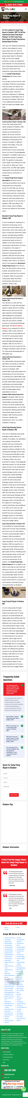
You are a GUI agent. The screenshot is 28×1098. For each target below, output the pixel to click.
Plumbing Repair (7, 1052)
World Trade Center (21, 1018)
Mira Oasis (19, 973)
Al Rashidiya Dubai (9, 954)
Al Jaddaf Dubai (8, 949)
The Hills (19, 1000)
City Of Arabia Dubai (9, 983)
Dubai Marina (8, 1001)
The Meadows (20, 1001)
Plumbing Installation (8, 1054)
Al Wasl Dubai (8, 960)
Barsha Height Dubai (9, 975)
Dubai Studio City (9, 1015)
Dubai (18, 927)
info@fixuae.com (9, 1074)
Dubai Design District (10, 992)
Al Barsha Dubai (8, 943)
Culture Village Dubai (10, 984)
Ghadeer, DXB (6, 1077)
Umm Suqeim (20, 1016)
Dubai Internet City (9, 996)
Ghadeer (7, 22)
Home (2, 22)
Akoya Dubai (8, 939)
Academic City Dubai (10, 938)
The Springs (19, 1005)
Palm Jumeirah (20, 990)
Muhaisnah (19, 979)
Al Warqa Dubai (8, 956)
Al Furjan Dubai (8, 945)
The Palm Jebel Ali (21, 1003)
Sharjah (6, 929)
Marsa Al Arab (20, 969)
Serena (18, 996)
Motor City (19, 975)
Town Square (20, 1013)
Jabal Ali (7, 1022)
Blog (4, 1062)
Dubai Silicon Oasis (9, 1009)
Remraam (19, 994)
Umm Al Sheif (20, 1015)
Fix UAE (24, 1094)
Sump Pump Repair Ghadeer (17, 22)
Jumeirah (19, 938)
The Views (19, 1009)
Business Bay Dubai (9, 981)
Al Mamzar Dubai (9, 951)
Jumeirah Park (20, 954)
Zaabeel (19, 1020)
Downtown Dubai (9, 990)
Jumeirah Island (20, 949)
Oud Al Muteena (20, 986)
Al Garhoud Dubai (9, 947)
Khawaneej (19, 966)
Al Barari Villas (8, 941)
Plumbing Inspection (8, 1057)
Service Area (6, 1059)
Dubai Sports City (9, 1013)
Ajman (6, 927)
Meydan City (20, 971)
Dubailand (7, 1016)
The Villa (19, 1011)
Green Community (9, 1020)
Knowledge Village (21, 968)
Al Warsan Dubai (8, 958)
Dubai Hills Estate (9, 994)
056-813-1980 (10, 1070)
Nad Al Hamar (20, 984)
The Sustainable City (22, 1007)
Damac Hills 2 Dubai (9, 986)
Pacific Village (20, 988)
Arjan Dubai (7, 973)
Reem (18, 992)
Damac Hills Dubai (9, 988)
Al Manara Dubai (8, 953)
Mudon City (19, 977)
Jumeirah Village (21, 956)
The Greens (19, 998)
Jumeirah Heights (21, 947)
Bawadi (6, 977)
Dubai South (8, 1011)
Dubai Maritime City (9, 1003)
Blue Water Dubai (9, 979)
